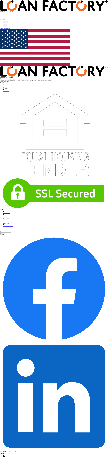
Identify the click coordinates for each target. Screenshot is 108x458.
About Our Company (6, 213)
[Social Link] (54, 449)
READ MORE (3, 81)
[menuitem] (5, 22)
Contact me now (6, 91)
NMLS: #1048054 (6, 218)
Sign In (1, 28)
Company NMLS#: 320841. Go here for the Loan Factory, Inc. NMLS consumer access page (19, 220)
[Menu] (0, 78)
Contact (4, 215)
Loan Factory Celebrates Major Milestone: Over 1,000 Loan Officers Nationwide (14, 79)
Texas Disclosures (6, 223)
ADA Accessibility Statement (8, 226)
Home (1, 75)
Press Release (2, 77)
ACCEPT (7, 81)
